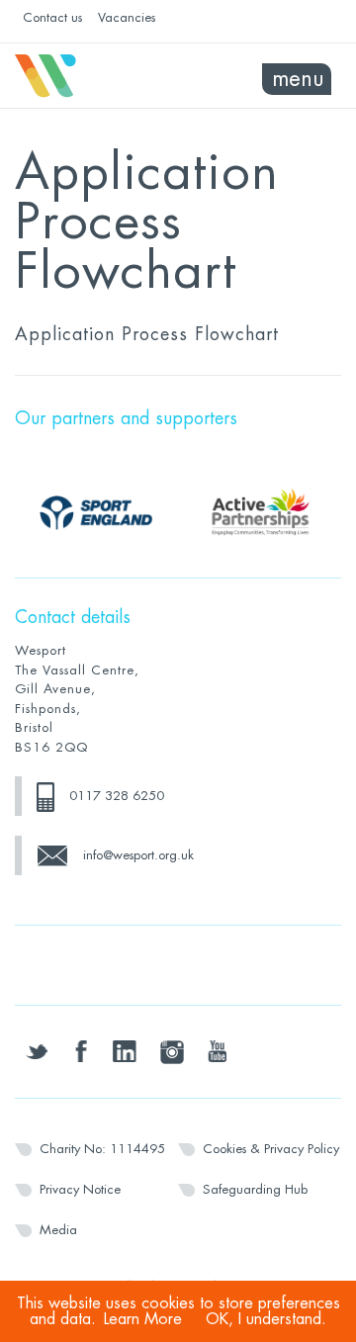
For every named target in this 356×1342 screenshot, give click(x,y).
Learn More (143, 1319)
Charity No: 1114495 (102, 1148)
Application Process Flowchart (147, 334)
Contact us (52, 17)
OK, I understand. (266, 1319)
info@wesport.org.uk (138, 855)
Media (58, 1229)
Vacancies (126, 17)
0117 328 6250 (116, 795)
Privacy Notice (80, 1189)
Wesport (96, 76)
